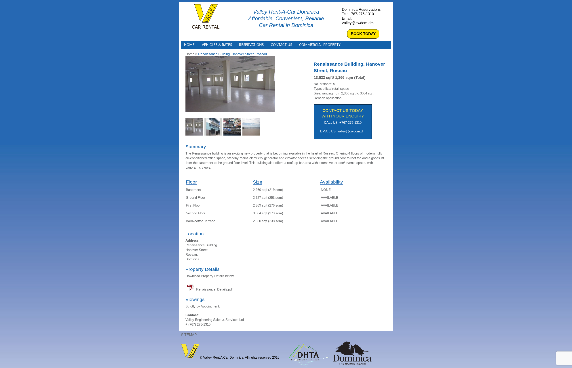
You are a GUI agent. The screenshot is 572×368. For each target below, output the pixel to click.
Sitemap (189, 335)
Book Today (363, 34)
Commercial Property (320, 45)
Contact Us (281, 45)
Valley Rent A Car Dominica (206, 16)
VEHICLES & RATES (217, 45)
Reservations (251, 45)
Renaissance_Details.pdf (214, 289)
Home (189, 45)
